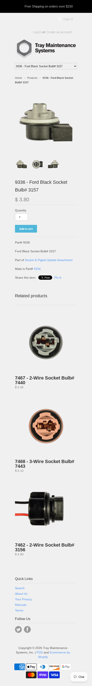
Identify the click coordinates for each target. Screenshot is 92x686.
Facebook (27, 629)
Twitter (18, 629)
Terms (19, 610)
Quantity (20, 210)
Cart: (68, 19)
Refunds (20, 605)
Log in (37, 32)
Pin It (57, 277)
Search (20, 588)
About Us (21, 593)
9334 (37, 269)
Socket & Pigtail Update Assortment (49, 260)
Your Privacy (23, 599)
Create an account (59, 32)
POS (40, 652)
